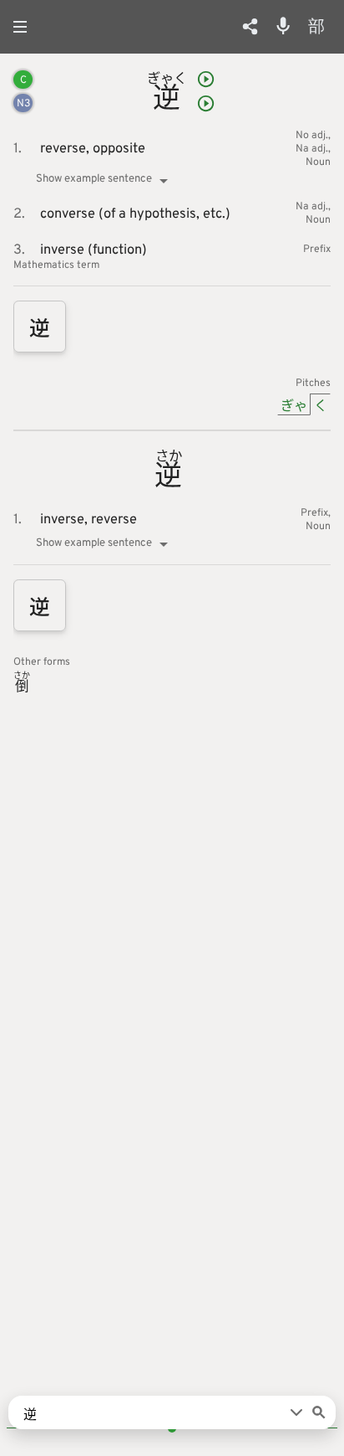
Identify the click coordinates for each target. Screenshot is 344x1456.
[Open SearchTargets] (296, 1412)
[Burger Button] (25, 27)
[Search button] (319, 1412)
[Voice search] (283, 26)
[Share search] (250, 26)
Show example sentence (94, 179)
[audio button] (205, 79)
